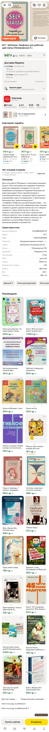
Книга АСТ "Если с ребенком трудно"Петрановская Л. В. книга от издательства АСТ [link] (29, 156)
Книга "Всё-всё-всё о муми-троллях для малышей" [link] (34, 330)
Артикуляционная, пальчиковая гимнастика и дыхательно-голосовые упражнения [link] (12, 369)
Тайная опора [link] (31, 528)
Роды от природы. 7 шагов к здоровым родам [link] (11, 489)
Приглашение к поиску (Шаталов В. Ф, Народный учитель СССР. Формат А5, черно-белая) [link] (12, 609)
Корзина (34, 728)
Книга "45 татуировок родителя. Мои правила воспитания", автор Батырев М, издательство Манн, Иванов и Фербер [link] (36, 608)
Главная (5, 728)
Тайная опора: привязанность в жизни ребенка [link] (10, 156)
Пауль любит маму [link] (10, 567)
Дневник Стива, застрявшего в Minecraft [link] (36, 568)
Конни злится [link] (31, 408)
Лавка (15, 728)
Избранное (24, 728)
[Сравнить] (34, 5)
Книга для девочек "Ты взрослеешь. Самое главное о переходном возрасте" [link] (12, 330)
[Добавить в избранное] (39, 5)
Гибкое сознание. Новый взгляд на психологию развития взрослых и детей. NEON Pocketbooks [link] (13, 447)
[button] (10, 38)
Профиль (44, 728)
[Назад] (5, 5)
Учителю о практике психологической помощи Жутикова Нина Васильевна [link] (36, 489)
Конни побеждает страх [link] (12, 408)
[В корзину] (17, 146)
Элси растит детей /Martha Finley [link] (10, 689)
